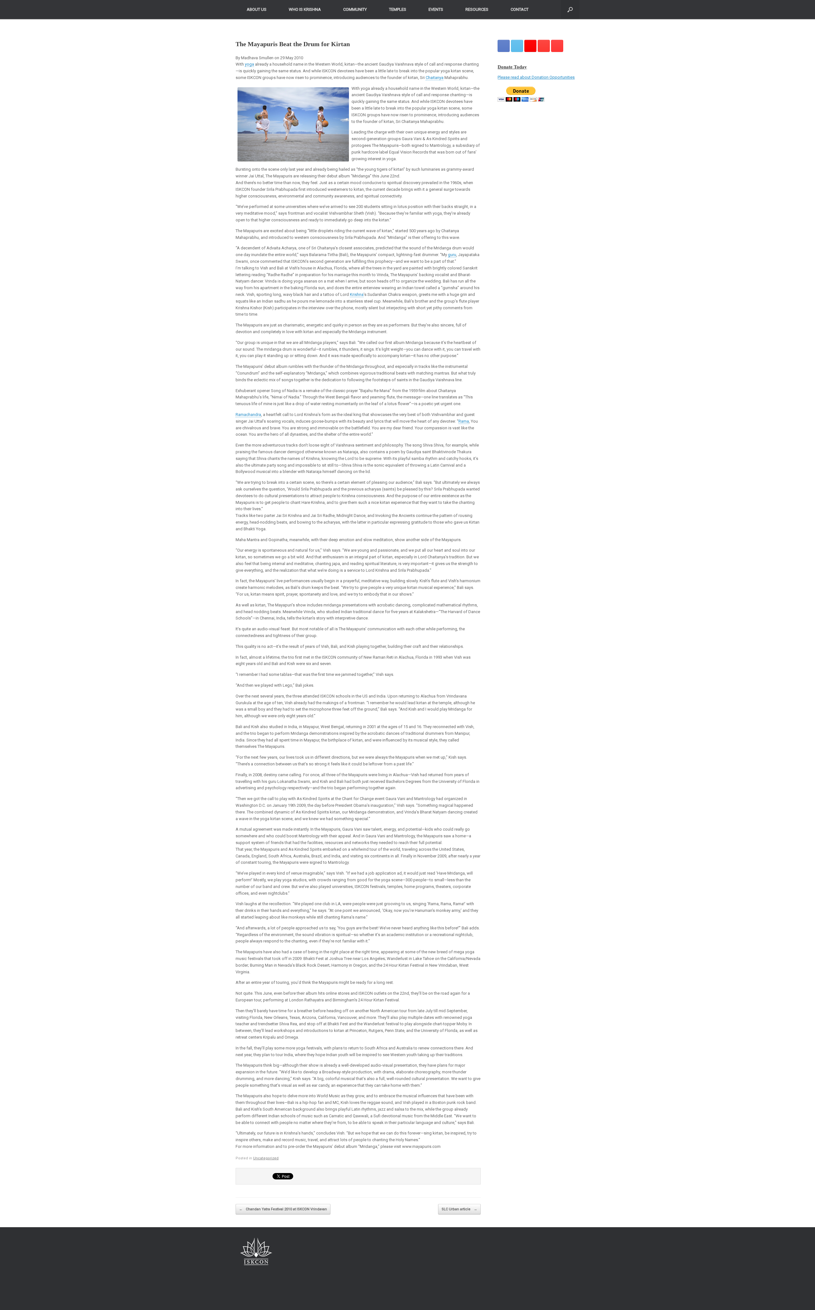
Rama (463, 421)
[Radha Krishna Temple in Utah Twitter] (517, 46)
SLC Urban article (459, 1209)
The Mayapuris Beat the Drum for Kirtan (293, 43)
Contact (519, 9)
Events (436, 9)
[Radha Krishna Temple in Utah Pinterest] (544, 46)
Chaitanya (434, 77)
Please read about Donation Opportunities (536, 77)
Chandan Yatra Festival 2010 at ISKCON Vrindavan (283, 1209)
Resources (476, 9)
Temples (397, 9)
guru (452, 254)
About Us (256, 9)
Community (355, 9)
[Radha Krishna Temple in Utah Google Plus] (530, 46)
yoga (249, 64)
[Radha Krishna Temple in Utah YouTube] (557, 46)
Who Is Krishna (305, 9)
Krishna (357, 294)
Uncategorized (266, 1158)
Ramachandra (248, 414)
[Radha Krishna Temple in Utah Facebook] (504, 46)
